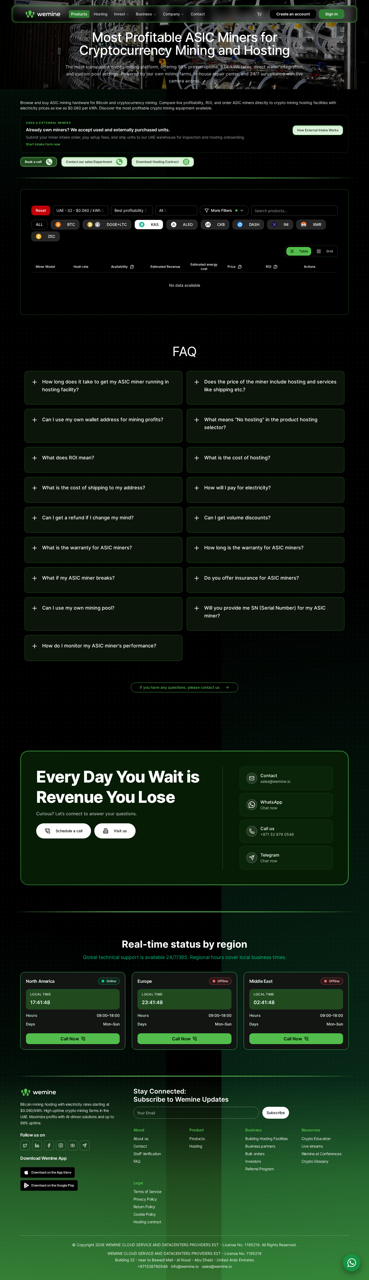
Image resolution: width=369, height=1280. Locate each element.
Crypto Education (316, 1138)
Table (303, 251)
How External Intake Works (317, 130)
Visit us (120, 830)
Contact (198, 14)
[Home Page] (43, 14)
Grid (329, 251)
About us (140, 1138)
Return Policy (144, 1206)
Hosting (101, 14)
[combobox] (80, 210)
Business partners (260, 1146)
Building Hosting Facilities (266, 1138)
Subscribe (276, 1112)
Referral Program (259, 1169)
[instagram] (61, 1145)
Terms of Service (147, 1191)
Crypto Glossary (314, 1161)
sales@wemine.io (217, 1266)
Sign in (331, 14)
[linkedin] (37, 1145)
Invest (119, 14)
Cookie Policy (144, 1214)
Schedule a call (69, 830)
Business (144, 14)
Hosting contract (147, 1221)
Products (79, 14)
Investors (253, 1161)
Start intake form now (43, 144)
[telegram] (84, 1145)
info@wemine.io (185, 1266)
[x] (25, 1145)
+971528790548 (152, 1266)
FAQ (136, 1161)
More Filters (221, 210)
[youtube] (73, 1145)
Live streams (312, 1146)
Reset (41, 210)
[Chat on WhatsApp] (351, 1262)
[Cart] (259, 14)
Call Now (70, 1038)
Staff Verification (147, 1153)
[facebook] (49, 1145)
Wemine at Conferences (321, 1153)
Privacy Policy (145, 1199)
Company (171, 14)
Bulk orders (254, 1153)
